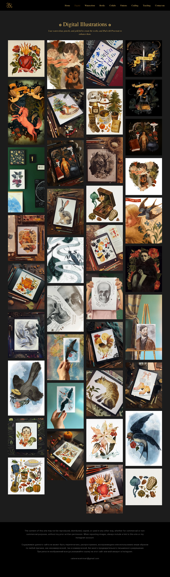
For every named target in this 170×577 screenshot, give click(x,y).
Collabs (112, 5)
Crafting (134, 5)
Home (67, 5)
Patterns (123, 5)
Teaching (147, 5)
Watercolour (90, 5)
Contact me (160, 5)
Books (102, 5)
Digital (77, 5)
